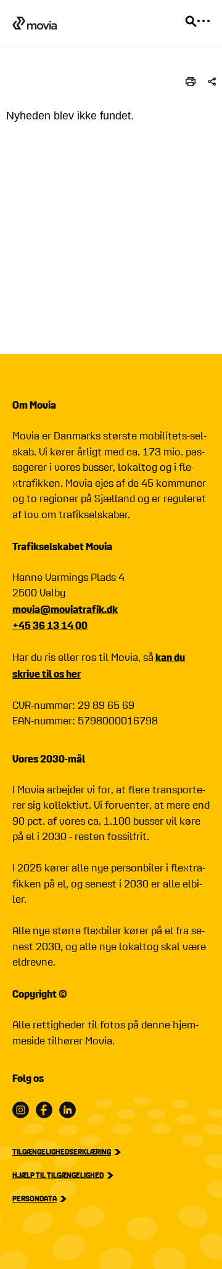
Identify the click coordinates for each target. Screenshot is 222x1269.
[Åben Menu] (203, 21)
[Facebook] (44, 1110)
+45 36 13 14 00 (50, 625)
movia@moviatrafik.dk (65, 609)
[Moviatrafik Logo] (34, 23)
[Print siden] (190, 81)
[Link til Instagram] (20, 1110)
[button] (212, 82)
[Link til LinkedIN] (67, 1110)
